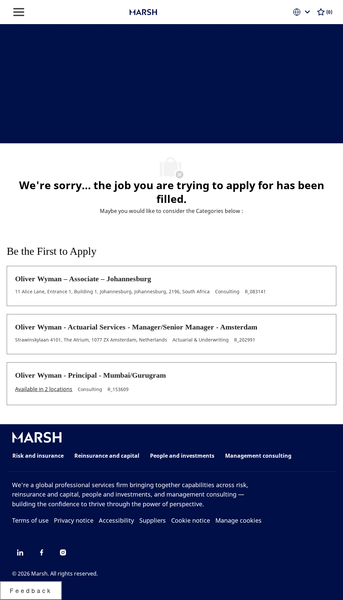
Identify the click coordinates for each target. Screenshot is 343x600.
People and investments (182, 455)
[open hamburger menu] (19, 12)
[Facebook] (41, 552)
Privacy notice (73, 520)
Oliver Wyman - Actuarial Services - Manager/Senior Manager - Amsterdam (136, 327)
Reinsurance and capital (106, 455)
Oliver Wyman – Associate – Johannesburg (83, 279)
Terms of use (30, 520)
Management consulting (258, 455)
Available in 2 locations (43, 389)
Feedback (31, 590)
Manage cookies (238, 520)
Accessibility (116, 520)
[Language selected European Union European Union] (303, 12)
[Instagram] (63, 552)
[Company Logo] (163, 11)
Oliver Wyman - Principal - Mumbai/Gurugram (90, 375)
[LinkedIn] (20, 552)
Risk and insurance (38, 455)
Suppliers (152, 520)
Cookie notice (190, 520)
